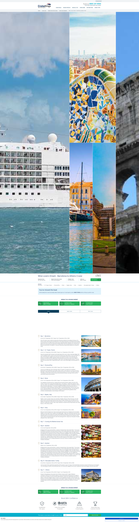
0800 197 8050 (83, 280)
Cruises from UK (66, 7)
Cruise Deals (58, 7)
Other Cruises (90, 311)
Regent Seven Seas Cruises (53, 10)
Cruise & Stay (75, 7)
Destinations (90, 7)
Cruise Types (97, 7)
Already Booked (99, 1)
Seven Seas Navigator (63, 10)
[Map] (69, 323)
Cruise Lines (82, 7)
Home (39, 10)
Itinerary (48, 311)
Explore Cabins (69, 311)
